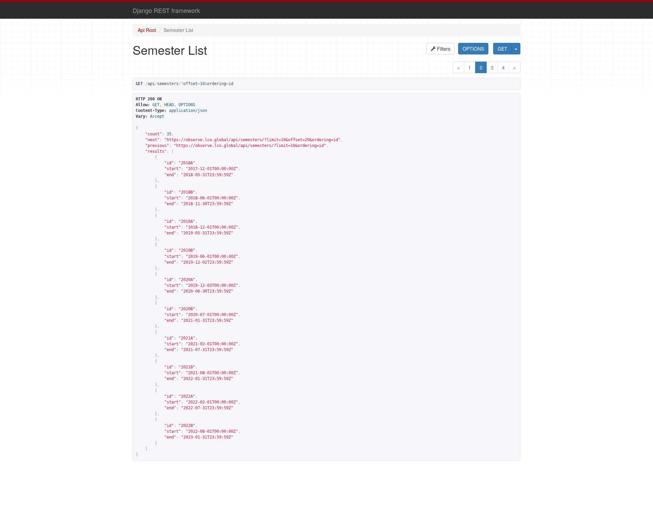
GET (502, 48)
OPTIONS (473, 48)
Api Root (147, 30)
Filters (443, 48)
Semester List (178, 30)
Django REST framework (166, 10)
